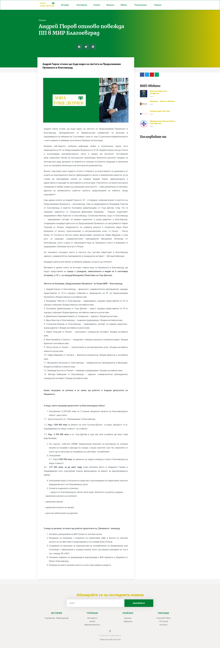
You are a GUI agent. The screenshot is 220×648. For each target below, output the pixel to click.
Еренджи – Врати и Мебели (162, 101)
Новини (157, 5)
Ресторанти (82, 5)
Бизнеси (110, 5)
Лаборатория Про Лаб (160, 111)
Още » (152, 96)
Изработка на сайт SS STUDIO (110, 639)
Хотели (96, 5)
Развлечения (141, 5)
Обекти (124, 5)
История (65, 5)
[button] (79, 47)
